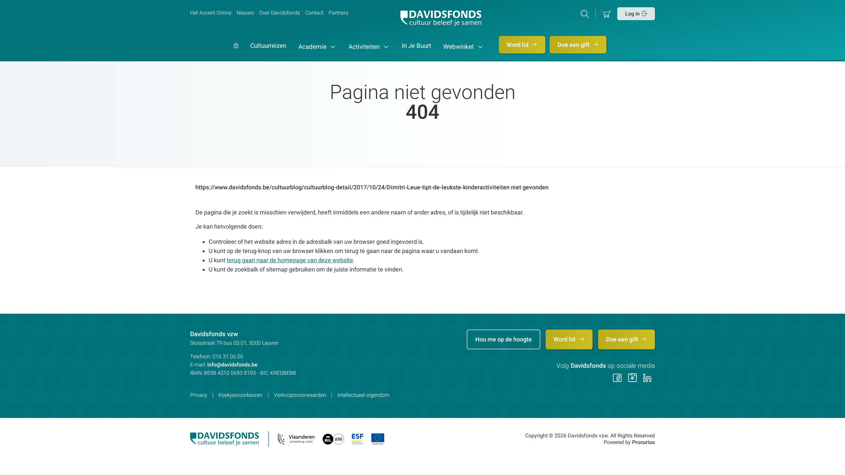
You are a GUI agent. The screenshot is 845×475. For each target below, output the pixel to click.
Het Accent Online (210, 13)
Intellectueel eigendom (363, 395)
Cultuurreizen (268, 46)
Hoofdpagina (236, 52)
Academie (313, 46)
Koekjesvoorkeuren (240, 395)
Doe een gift (574, 44)
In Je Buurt (416, 46)
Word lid (518, 44)
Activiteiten (365, 46)
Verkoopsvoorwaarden (300, 395)
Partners (338, 13)
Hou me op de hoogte (503, 339)
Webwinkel (459, 46)
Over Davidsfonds (279, 13)
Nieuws (245, 13)
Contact (314, 13)
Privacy (198, 395)
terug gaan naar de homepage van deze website (290, 260)
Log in (632, 14)
